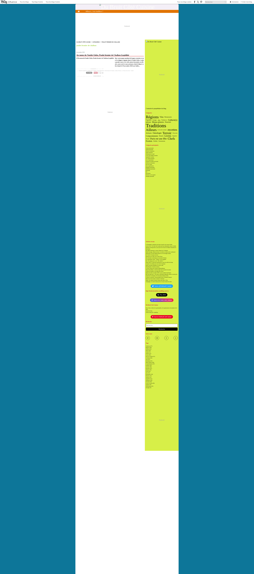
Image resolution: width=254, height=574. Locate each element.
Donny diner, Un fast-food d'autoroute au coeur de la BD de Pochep (159, 262)
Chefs (171, 138)
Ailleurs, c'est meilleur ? (94, 11)
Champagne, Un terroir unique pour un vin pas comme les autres (159, 281)
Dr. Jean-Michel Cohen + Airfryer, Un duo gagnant (156, 259)
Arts (159, 120)
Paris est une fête (158, 138)
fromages (154, 120)
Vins (162, 117)
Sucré (147, 138)
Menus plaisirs (158, 122)
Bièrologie (148, 170)
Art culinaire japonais (150, 158)
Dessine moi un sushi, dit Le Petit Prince (154, 256)
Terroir (167, 133)
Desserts (161, 136)
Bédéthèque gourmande (150, 168)
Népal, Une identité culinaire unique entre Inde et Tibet (157, 280)
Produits (149, 141)
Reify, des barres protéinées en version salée (154, 265)
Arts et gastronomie (150, 165)
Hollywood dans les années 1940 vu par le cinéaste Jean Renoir (158, 272)
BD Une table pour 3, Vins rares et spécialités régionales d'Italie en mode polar (161, 274)
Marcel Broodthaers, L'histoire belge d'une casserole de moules (158, 269)
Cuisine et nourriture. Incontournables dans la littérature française (159, 277)
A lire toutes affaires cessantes (152, 155)
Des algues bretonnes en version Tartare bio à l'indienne (157, 250)
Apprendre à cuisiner (150, 157)
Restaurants (168, 117)
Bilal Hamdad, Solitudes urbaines (152, 266)
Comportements (152, 136)
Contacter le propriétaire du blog (156, 108)
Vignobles (148, 120)
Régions (152, 117)
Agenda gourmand (149, 149)
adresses (148, 122)
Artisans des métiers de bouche (152, 161)
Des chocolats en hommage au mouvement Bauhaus (156, 257)
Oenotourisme (161, 141)
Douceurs (168, 122)
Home (79, 11)
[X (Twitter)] (198, 2)
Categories (96, 42)
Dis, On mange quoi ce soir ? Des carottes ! (154, 260)
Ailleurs (151, 129)
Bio (146, 171)
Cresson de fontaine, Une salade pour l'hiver (154, 271)
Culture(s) (172, 120)
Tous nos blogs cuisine (184, 2)
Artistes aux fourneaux (150, 163)
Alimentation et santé (150, 154)
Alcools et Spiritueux (150, 151)
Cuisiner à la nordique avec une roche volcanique (155, 263)
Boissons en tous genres (150, 174)
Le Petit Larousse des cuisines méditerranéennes (155, 268)
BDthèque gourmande (150, 167)
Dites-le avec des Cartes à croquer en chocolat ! (155, 278)
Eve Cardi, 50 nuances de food (152, 255)
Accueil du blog (149, 310)
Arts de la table (149, 164)
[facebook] (194, 2)
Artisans (149, 133)
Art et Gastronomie (149, 160)
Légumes (174, 136)
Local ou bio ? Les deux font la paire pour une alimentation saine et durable (161, 246)
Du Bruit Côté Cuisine (83, 42)
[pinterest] (201, 2)
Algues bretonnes (149, 152)
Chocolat (174, 133)
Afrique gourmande (149, 148)
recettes (172, 129)
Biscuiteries (148, 173)
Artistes (155, 141)
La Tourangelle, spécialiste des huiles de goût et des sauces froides (159, 244)
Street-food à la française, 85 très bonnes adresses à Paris (157, 275)
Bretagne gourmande (150, 176)
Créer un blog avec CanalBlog (152, 312)
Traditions (156, 125)
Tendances (164, 120)
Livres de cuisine (162, 129)
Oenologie (157, 133)
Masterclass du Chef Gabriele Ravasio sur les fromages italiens (158, 253)
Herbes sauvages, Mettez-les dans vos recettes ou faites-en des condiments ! (161, 252)
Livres (168, 136)
